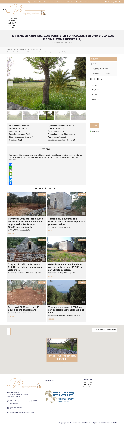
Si (19, 140)
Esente (28, 137)
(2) (34, 49)
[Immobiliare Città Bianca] (26, 9)
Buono (70, 140)
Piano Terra (59, 137)
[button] (82, 83)
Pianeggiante (70, 134)
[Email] (46, 170)
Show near (111, 330)
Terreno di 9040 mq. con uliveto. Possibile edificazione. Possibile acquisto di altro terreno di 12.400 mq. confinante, (25, 222)
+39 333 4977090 (35, 2)
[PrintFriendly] (46, 174)
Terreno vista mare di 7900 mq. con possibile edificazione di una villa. (66, 310)
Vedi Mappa (97, 64)
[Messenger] (46, 177)
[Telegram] (46, 180)
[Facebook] (46, 164)
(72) (11, 49)
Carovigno (58, 128)
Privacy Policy (49, 380)
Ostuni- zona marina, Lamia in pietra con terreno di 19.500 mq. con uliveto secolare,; (66, 267)
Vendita (22, 128)
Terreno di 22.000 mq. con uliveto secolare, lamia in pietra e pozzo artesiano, (66, 221)
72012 (16, 131)
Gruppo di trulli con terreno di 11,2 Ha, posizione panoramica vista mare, (25, 267)
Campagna (58, 131)
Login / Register (116, 2)
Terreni (69, 125)
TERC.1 (25, 125)
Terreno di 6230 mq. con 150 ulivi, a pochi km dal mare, (23, 308)
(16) (23, 49)
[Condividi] (46, 183)
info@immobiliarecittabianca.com (92, 2)
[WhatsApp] (46, 167)
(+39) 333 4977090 (16, 408)
